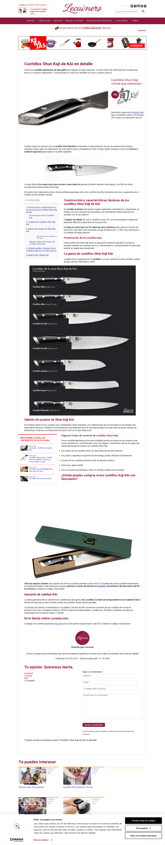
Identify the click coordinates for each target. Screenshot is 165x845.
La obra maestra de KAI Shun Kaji (85, 28)
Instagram (145, 6)
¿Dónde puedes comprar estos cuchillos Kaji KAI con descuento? (41, 249)
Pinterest (142, 6)
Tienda (135, 21)
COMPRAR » (141, 31)
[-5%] (127, 110)
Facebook (135, 6)
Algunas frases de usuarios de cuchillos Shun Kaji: (42, 243)
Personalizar (142, 828)
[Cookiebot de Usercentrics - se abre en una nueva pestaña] (16, 840)
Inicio (32, 59)
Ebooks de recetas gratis (99, 21)
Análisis (31, 21)
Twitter (132, 6)
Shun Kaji (58, 623)
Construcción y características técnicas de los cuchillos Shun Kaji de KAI (41, 210)
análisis (38, 59)
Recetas (58, 21)
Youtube (138, 6)
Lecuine (102, 586)
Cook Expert (122, 21)
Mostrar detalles (41, 840)
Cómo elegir (44, 21)
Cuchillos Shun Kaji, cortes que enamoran (126, 81)
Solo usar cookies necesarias (143, 836)
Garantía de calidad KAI (37, 255)
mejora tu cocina (74, 21)
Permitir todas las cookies (143, 821)
